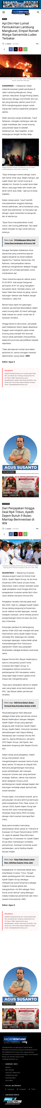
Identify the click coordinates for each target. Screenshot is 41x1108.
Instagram (22, 1089)
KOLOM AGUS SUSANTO (10, 487)
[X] (16, 49)
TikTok (33, 1089)
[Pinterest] (20, 49)
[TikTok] (29, 1089)
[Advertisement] (20, 411)
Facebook (11, 1089)
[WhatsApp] (25, 49)
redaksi (9, 44)
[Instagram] (17, 1089)
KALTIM (4, 19)
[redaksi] (3, 44)
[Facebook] (11, 49)
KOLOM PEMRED (8, 472)
